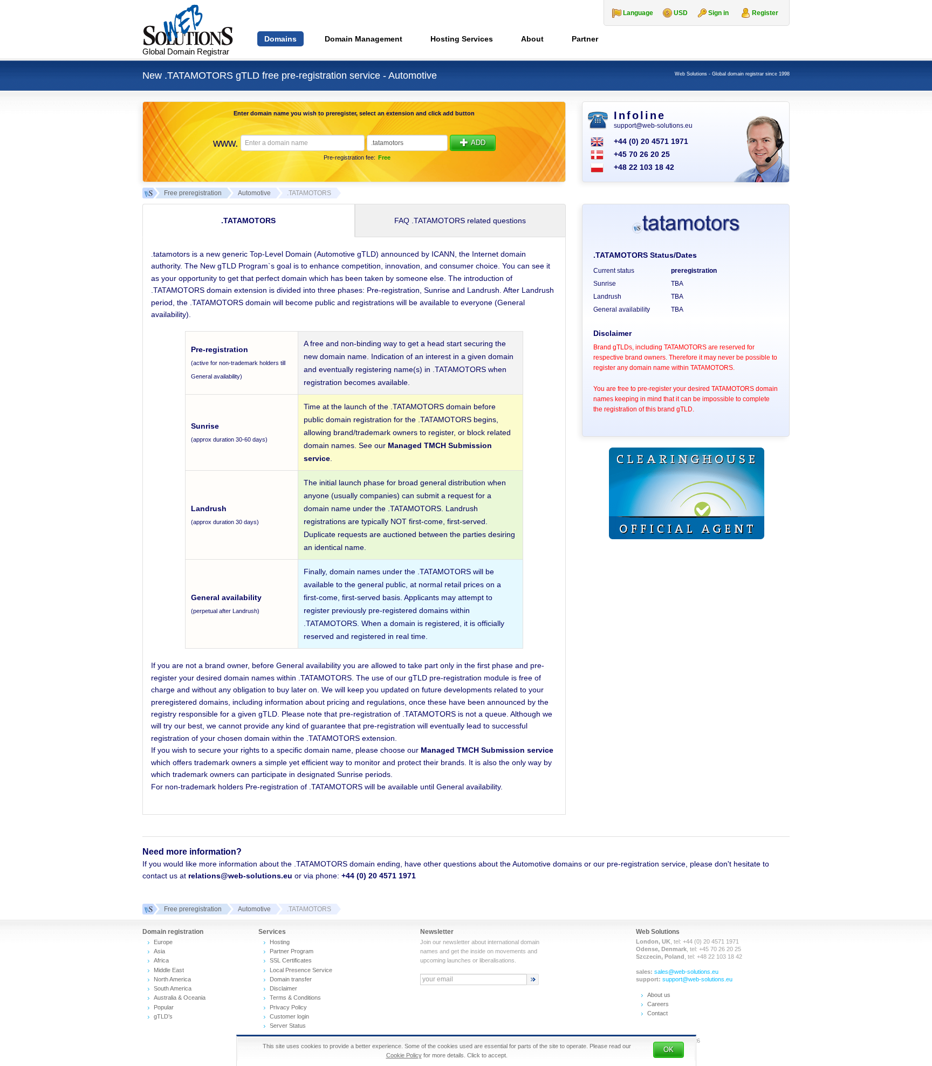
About (532, 39)
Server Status (288, 1025)
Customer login (289, 1016)
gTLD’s (163, 1016)
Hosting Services (461, 39)
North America (172, 979)
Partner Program (291, 951)
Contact (657, 1013)
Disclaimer (283, 988)
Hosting (280, 942)
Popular (164, 1007)
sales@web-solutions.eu (686, 971)
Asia (159, 951)
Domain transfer (291, 979)
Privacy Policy (288, 1007)
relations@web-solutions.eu (240, 875)
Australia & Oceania (179, 997)
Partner (585, 39)
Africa (161, 960)
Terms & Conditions (295, 997)
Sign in (718, 13)
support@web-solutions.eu (653, 125)
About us (658, 995)
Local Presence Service (301, 970)
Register (765, 13)
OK (668, 1050)
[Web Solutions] (147, 909)
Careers (658, 1004)
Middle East (169, 970)
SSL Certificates (291, 960)
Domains (280, 39)
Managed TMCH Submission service (487, 750)
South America (172, 988)
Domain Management (363, 39)
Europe (163, 942)
